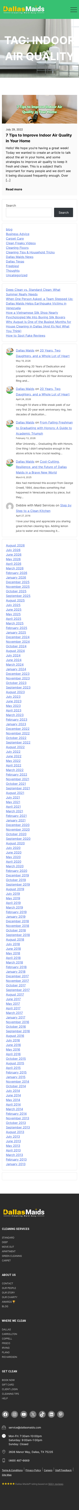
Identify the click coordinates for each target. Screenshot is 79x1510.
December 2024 (18, 637)
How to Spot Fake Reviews (25, 335)
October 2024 (16, 646)
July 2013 (13, 1136)
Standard (8, 1237)
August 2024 (15, 651)
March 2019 (14, 907)
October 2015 (16, 1059)
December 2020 (18, 825)
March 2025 (15, 623)
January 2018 (16, 971)
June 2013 (13, 1141)
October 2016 (16, 1026)
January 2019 (16, 916)
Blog (5, 1306)
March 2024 (15, 664)
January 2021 (16, 820)
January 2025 (16, 632)
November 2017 (17, 981)
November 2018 (17, 926)
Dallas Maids (25, 350)
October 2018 (16, 930)
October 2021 (16, 784)
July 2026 (13, 550)
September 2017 (18, 990)
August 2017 (15, 994)
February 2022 (16, 774)
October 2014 (16, 1086)
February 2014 (16, 1114)
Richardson (9, 1357)
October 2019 (16, 880)
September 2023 (18, 687)
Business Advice (17, 234)
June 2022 (13, 756)
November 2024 (18, 641)
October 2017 (16, 985)
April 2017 (13, 1008)
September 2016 (18, 1031)
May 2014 (13, 1100)
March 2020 (15, 866)
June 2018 (13, 949)
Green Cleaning (12, 1256)
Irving (6, 1347)
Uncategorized (16, 275)
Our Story (8, 1292)
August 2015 (15, 1063)
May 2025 (13, 614)
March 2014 (14, 1109)
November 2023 (18, 678)
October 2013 (16, 1123)
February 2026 (16, 573)
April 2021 (13, 806)
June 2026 (13, 554)
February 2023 (16, 719)
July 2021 (13, 797)
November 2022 (18, 733)
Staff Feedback (63, 1470)
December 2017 (17, 976)
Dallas (6, 1329)
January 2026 (16, 577)
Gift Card (8, 1384)
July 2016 (13, 1040)
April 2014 (13, 1104)
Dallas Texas (15, 261)
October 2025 (16, 591)
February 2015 (16, 1072)
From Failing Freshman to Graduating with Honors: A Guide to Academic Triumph (44, 427)
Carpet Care (15, 238)
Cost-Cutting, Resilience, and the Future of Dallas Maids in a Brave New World (41, 467)
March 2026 (15, 568)
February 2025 (16, 628)
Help (5, 1398)
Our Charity (9, 1297)
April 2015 (13, 1068)
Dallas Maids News (19, 257)
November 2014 (17, 1081)
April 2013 (13, 1150)
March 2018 (14, 962)
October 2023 (16, 683)
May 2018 (13, 953)
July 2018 (13, 944)
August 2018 (15, 939)
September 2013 (18, 1127)
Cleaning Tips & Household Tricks (30, 252)
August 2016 (15, 1036)
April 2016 (13, 1054)
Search (11, 205)
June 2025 (13, 609)
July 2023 (13, 696)
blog (9, 229)
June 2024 (13, 660)
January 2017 (15, 1017)
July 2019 (13, 894)
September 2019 (18, 884)
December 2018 (17, 921)
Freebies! (12, 266)
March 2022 (15, 770)
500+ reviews (55, 1484)
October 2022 (16, 738)
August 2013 (15, 1132)
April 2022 (13, 765)
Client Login (10, 1389)
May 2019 (13, 898)
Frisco (6, 1343)
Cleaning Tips (10, 1393)
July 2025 (13, 605)
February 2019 (16, 912)
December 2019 (17, 875)
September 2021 (18, 788)
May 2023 (13, 706)
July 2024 (13, 655)
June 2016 (13, 1045)
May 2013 (13, 1146)
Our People (9, 1288)
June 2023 (13, 701)
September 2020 (18, 839)
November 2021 (17, 779)
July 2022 (13, 751)
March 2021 (14, 811)
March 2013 (14, 1155)
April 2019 (13, 903)
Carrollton (9, 1334)
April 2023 (13, 710)
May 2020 (13, 857)
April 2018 (13, 958)
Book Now (8, 1380)
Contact (7, 1283)
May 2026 (13, 559)
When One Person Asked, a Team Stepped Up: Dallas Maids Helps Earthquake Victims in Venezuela (39, 303)
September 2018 (18, 935)
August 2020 (15, 843)
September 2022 (18, 742)
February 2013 (16, 1159)
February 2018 (16, 967)
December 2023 (18, 674)
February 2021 (16, 816)
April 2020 (13, 861)
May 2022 (13, 761)
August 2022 (15, 747)
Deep (5, 1242)
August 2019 (15, 889)
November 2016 (17, 1022)
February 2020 (16, 871)
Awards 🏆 (8, 1301)
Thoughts (13, 270)
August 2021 (15, 793)
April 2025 (13, 619)
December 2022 (18, 729)
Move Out (8, 1246)
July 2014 (13, 1091)
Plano (6, 1352)
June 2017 (13, 999)
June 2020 (13, 852)
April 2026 (13, 564)
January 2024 (16, 669)
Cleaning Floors (17, 248)
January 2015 (16, 1077)
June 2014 (13, 1095)
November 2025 (18, 586)
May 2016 (13, 1049)
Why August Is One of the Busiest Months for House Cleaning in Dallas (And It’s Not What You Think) (38, 326)
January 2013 (16, 1164)
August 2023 (15, 692)
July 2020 (13, 848)
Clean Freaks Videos (21, 243)
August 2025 (15, 600)
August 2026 (15, 545)
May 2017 (13, 1004)
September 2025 (18, 596)
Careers (48, 1470)
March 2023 (15, 715)
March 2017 (14, 1013)
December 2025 (18, 582)
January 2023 (16, 724)
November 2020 (18, 829)
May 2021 (13, 802)
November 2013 (17, 1118)
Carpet (6, 1260)
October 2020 (16, 834)
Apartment (9, 1251)
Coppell (7, 1338)
